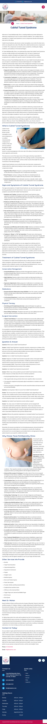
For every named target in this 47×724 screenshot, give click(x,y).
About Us (27, 675)
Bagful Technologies (29, 721)
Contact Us (28, 682)
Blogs (27, 679)
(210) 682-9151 (10, 684)
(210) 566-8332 (10, 680)
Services (27, 677)
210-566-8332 (9, 646)
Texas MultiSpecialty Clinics (14, 721)
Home (17, 23)
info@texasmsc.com (11, 649)
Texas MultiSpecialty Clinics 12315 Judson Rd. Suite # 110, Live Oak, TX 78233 (13, 675)
